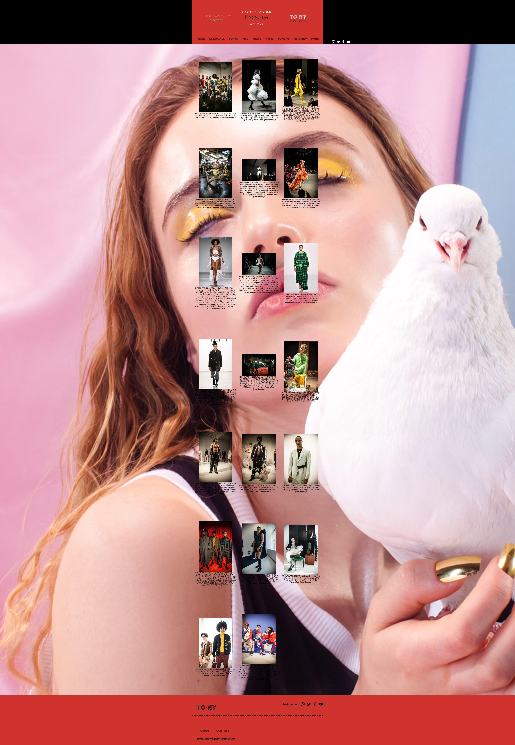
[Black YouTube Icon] (321, 704)
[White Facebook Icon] (343, 42)
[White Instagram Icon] (333, 42)
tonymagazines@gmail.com (220, 738)
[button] (255, 24)
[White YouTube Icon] (348, 42)
